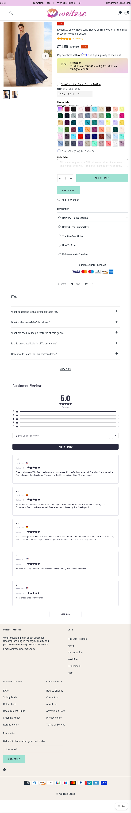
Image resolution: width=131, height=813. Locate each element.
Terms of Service (55, 724)
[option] (27, 54)
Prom (71, 645)
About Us (51, 704)
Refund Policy (11, 724)
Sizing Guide (10, 697)
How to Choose (54, 690)
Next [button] (45, 56)
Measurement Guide (14, 711)
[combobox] (115, 436)
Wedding (73, 659)
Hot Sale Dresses (77, 638)
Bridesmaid (74, 666)
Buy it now (68, 190)
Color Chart (9, 704)
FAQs (6, 690)
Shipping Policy (11, 717)
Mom (70, 672)
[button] (70, 39)
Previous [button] (10, 56)
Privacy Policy (54, 717)
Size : (68, 89)
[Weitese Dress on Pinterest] (4, 769)
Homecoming (75, 652)
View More (65, 368)
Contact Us (52, 697)
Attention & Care (55, 711)
